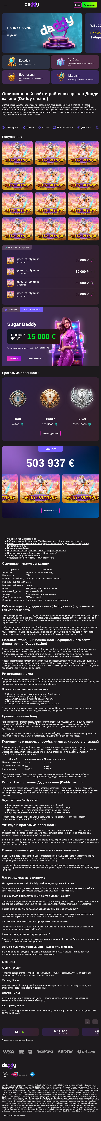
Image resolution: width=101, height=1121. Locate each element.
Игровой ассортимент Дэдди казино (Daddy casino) (32, 553)
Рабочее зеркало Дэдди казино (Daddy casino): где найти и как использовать (44, 541)
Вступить (14, 358)
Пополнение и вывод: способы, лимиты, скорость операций (36, 551)
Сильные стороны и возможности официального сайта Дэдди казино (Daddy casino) (48, 543)
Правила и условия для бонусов (18, 1040)
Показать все (50, 511)
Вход (77, 5)
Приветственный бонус (18, 548)
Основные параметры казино (21, 539)
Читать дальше (34, 359)
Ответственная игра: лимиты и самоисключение (30, 558)
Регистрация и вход (16, 546)
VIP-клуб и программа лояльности (24, 555)
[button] (4, 32)
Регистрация (89, 5)
